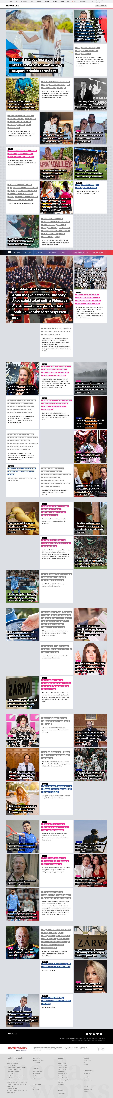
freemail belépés (101, 6)
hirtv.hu (35, 1075)
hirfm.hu (86, 1091)
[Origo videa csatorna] (97, 1034)
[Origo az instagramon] (94, 1034)
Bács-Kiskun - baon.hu (13, 1061)
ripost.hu (86, 1058)
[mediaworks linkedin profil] (103, 1049)
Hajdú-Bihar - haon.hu (13, 1078)
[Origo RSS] (101, 1034)
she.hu (86, 1064)
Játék (91, 1)
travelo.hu (61, 1075)
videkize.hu (61, 1082)
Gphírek (62, 1)
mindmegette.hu (62, 1073)
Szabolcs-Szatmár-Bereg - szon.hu (17, 1090)
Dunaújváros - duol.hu (13, 1071)
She (68, 1)
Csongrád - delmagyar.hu (14, 1069)
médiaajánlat (102, 1038)
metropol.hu (87, 1060)
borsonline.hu (62, 1093)
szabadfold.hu (37, 1073)
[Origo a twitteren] (90, 1034)
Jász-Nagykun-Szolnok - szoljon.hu (17, 1082)
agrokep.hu (36, 1089)
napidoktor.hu (62, 1071)
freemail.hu (87, 1073)
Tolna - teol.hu (11, 1092)
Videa (32, 1)
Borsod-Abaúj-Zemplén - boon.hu (16, 1067)
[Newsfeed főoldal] (12, 1034)
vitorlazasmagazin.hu (64, 1080)
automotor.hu (62, 1063)
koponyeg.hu (87, 1075)
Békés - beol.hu (11, 1065)
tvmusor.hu (61, 1084)
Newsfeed (39, 1)
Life (16, 1)
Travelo (54, 1)
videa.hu (86, 1078)
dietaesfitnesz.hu (63, 1078)
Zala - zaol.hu (36, 1062)
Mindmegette (24, 1)
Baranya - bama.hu (12, 1063)
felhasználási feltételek (77, 1038)
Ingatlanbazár (83, 1)
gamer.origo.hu (62, 1067)
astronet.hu (61, 1061)
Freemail (47, 1)
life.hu (85, 1062)
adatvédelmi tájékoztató (65, 1038)
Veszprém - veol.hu (38, 1060)
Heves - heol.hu (11, 1080)
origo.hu (35, 1078)
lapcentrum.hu (88, 1080)
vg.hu (34, 1087)
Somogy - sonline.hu (13, 1088)
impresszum (95, 1038)
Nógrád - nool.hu (12, 1086)
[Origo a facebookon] (87, 1034)
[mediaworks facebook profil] (98, 1049)
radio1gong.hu (88, 1089)
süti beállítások (87, 1038)
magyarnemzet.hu (38, 1071)
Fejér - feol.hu (11, 1073)
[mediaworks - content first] (17, 1049)
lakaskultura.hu (62, 1065)
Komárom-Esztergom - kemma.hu (16, 1084)
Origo (11, 1)
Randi (75, 1)
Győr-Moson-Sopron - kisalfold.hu (16, 1075)
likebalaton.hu (62, 1069)
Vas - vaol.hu (36, 1058)
